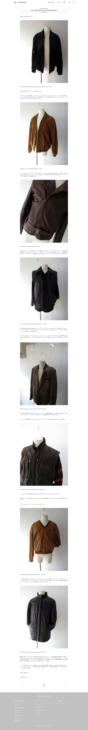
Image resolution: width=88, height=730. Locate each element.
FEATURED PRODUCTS (40, 710)
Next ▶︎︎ (66, 685)
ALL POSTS (38, 705)
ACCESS (64, 2)
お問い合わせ (16, 705)
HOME (15, 6)
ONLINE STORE (51, 2)
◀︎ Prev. (22, 685)
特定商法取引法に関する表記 (19, 707)
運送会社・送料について (18, 715)
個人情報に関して (17, 720)
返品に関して (16, 718)
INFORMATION (38, 707)
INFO (58, 2)
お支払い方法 (16, 710)
